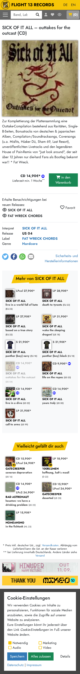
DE (65, 4)
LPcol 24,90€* (25, 463)
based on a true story (19, 328)
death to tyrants (52, 303)
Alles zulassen (41, 656)
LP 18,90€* (60, 459)
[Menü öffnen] (5, 15)
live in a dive (16, 401)
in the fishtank (15, 524)
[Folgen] (59, 14)
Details (65, 656)
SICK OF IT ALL (34, 228)
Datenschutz (15, 665)
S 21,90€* (23, 342)
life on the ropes (52, 375)
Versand (40, 555)
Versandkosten (50, 545)
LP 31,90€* (60, 316)
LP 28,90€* (60, 291)
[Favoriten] (52, 14)
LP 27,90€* (23, 316)
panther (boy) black (54, 354)
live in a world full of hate (22, 303)
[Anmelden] (46, 14)
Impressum (34, 665)
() (75, 14)
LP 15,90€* (23, 512)
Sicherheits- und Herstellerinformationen (61, 258)
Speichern (17, 656)
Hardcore (30, 243)
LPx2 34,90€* (25, 492)
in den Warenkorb (63, 180)
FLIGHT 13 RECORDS (32, 5)
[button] (5, 256)
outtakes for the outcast (20, 375)
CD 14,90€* (24, 363)
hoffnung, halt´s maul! (55, 471)
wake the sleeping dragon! (53, 330)
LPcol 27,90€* (25, 291)
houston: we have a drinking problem (18, 501)
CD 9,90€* (60, 364)
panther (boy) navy (17, 354)
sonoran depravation (19, 471)
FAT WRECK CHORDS (40, 238)
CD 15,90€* (24, 459)
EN (73, 4)
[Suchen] (37, 15)
